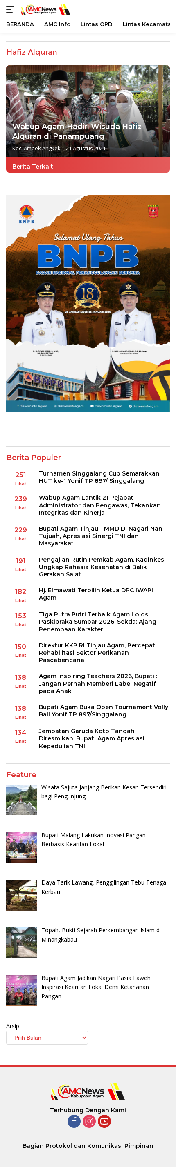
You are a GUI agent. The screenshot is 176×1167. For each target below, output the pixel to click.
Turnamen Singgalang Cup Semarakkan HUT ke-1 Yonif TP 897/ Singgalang (99, 477)
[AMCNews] (44, 9)
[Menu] (11, 9)
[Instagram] (89, 1122)
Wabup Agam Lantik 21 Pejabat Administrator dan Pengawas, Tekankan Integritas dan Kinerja (100, 505)
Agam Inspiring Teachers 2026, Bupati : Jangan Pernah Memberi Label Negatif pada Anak (98, 683)
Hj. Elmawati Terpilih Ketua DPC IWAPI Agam (96, 594)
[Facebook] (74, 1122)
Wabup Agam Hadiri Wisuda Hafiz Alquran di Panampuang (77, 131)
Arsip (12, 1026)
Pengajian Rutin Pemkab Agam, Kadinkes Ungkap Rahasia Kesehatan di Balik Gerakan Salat (101, 567)
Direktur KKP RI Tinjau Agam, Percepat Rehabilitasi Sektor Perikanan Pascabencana (97, 653)
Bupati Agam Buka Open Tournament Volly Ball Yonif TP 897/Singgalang (103, 710)
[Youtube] (104, 1122)
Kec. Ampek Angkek (36, 148)
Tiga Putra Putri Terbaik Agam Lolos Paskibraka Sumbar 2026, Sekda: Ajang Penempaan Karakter (97, 622)
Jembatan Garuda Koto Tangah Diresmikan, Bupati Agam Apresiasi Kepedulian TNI (91, 738)
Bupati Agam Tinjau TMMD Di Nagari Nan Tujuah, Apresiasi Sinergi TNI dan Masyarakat (100, 536)
